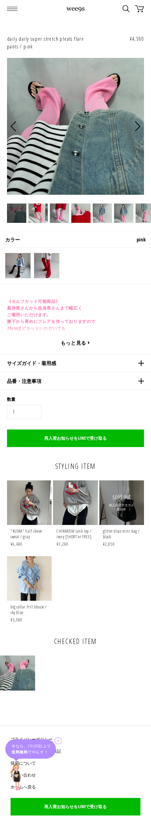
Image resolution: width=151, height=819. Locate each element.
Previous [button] (13, 126)
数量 (11, 399)
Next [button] (137, 126)
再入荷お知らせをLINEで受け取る (75, 438)
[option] (75, 126)
